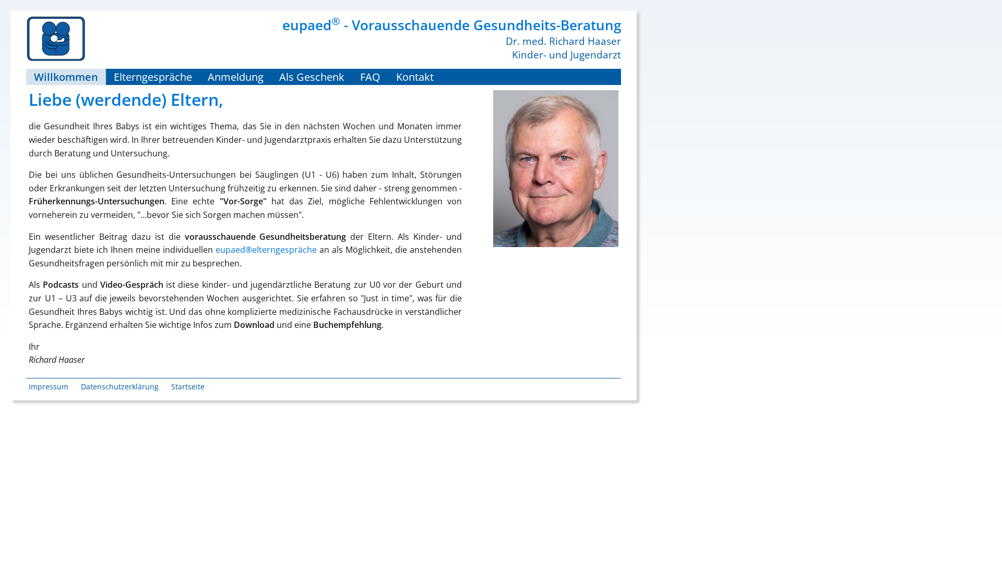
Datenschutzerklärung (120, 386)
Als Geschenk (311, 77)
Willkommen (66, 77)
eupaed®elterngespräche (266, 249)
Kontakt (415, 77)
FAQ (370, 77)
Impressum (48, 386)
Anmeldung (236, 77)
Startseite (188, 386)
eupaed (311, 25)
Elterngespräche (153, 77)
